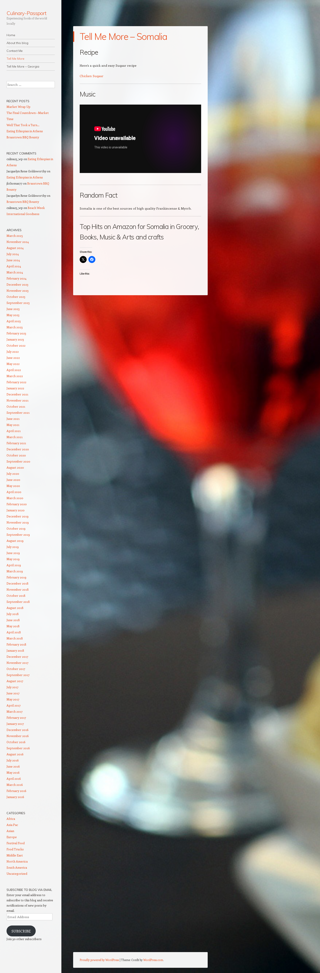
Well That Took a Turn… (23, 125)
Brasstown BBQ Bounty (23, 137)
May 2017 (13, 699)
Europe (12, 837)
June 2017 (13, 693)
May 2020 (13, 486)
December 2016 (18, 730)
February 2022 (16, 382)
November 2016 (18, 736)
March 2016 (15, 785)
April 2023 (14, 321)
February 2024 (16, 278)
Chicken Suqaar (91, 76)
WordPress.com (153, 960)
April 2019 (14, 565)
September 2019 (18, 534)
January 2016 (15, 797)
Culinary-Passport (26, 13)
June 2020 (13, 480)
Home (11, 35)
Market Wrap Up (18, 107)
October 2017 (16, 669)
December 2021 (17, 394)
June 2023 (13, 309)
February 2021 (16, 443)
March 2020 (15, 498)
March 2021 (15, 437)
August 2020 (15, 467)
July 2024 (13, 254)
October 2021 (16, 406)
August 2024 (15, 248)
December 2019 (18, 516)
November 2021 (18, 400)
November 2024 (18, 242)
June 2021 (13, 419)
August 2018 (15, 608)
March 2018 (15, 638)
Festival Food (16, 843)
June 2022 (13, 358)
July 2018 (13, 614)
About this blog (17, 43)
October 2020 (16, 455)
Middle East (15, 855)
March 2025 (15, 236)
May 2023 (13, 315)
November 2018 (18, 589)
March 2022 (15, 376)
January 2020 (16, 510)
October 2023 (16, 297)
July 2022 (13, 351)
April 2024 (14, 266)
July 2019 (13, 547)
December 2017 (17, 656)
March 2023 (15, 327)
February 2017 (16, 717)
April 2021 (14, 431)
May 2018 (13, 626)
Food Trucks (15, 849)
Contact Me (15, 51)
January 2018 (15, 650)
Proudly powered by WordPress (99, 960)
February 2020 (17, 504)
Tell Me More (15, 59)
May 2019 (13, 559)
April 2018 (14, 632)
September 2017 (18, 675)
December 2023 (17, 284)
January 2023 (15, 339)
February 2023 (16, 333)
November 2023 (18, 290)
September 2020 (18, 461)
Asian (10, 831)
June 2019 (13, 553)
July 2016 (13, 760)
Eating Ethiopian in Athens (25, 131)
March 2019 (15, 571)
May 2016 (13, 772)
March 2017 (15, 711)
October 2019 (16, 528)
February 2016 (16, 791)
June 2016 (13, 766)
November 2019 (18, 522)
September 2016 (18, 748)
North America (17, 861)
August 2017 (15, 681)
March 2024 (15, 272)
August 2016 (15, 754)
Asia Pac (12, 825)
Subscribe (21, 931)
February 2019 (16, 577)
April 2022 (14, 370)
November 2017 (18, 663)
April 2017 (14, 705)
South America (17, 867)
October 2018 (16, 595)
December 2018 (18, 583)
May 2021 (13, 425)
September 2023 (18, 303)
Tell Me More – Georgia (23, 66)
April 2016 (14, 778)
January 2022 (15, 388)
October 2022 (16, 345)
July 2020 (13, 473)
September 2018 (18, 602)
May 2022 (13, 364)
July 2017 (13, 687)
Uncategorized (17, 873)
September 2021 (18, 412)
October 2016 (16, 742)
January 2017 (15, 724)
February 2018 (16, 644)
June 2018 (13, 620)
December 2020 (18, 449)
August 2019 (15, 541)
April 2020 (14, 492)
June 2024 (13, 260)
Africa (11, 819)
